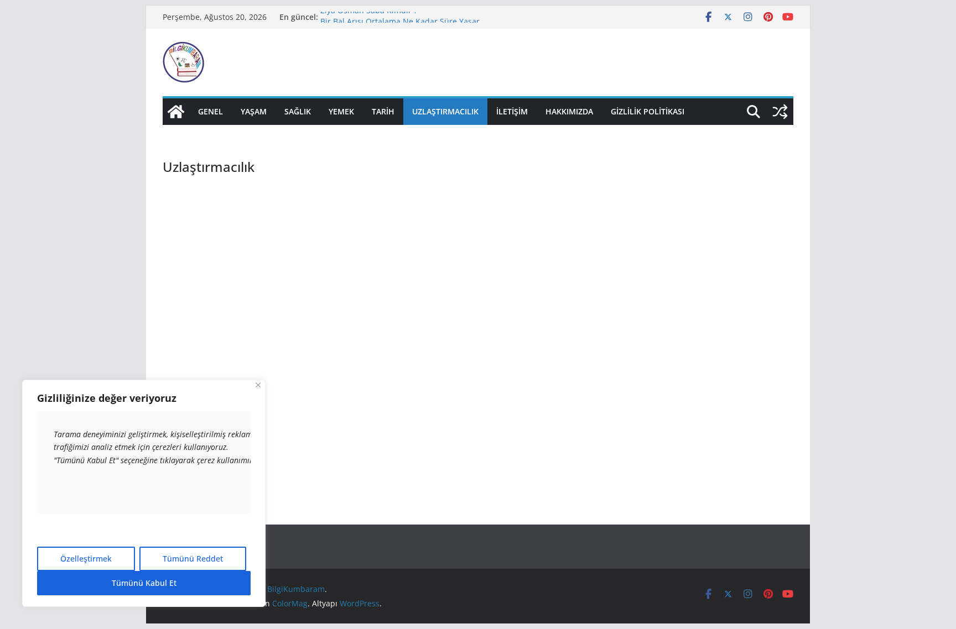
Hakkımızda (569, 111)
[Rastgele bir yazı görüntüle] (780, 111)
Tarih (383, 111)
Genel (210, 111)
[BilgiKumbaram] (176, 111)
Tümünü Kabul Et (144, 583)
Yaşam (254, 111)
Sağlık (297, 111)
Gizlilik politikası (647, 111)
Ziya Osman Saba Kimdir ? (368, 14)
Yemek (341, 111)
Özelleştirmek (86, 558)
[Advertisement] (378, 259)
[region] (144, 493)
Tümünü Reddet (193, 558)
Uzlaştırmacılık (445, 111)
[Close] (258, 384)
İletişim (512, 111)
